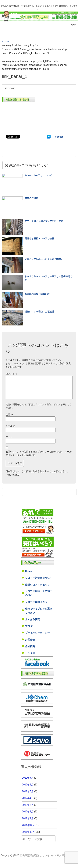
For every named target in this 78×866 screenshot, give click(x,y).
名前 (9, 414)
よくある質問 (32, 619)
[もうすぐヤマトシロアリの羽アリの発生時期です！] (12, 276)
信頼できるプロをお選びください (38, 610)
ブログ (29, 626)
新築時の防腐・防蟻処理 (37, 294)
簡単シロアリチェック (37, 584)
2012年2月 (28, 811)
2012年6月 (28, 784)
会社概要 (30, 646)
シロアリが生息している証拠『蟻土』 (44, 258)
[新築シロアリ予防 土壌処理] (12, 311)
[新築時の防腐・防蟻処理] (12, 294)
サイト (9, 436)
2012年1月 (28, 818)
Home (28, 571)
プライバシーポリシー (37, 632)
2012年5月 (28, 791)
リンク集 (30, 653)
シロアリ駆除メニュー (37, 602)
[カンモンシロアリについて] (12, 175)
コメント (12, 373)
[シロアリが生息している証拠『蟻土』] (12, 258)
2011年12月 (28, 825)
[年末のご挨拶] (12, 198)
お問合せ (30, 639)
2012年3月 (28, 804)
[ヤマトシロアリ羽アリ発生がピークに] (12, 221)
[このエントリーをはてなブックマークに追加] (49, 136)
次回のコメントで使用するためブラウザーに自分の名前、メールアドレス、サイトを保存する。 (39, 453)
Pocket (59, 136)
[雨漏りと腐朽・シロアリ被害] (12, 238)
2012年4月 (28, 798)
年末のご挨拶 (31, 198)
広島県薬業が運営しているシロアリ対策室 (43, 855)
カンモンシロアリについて (38, 175)
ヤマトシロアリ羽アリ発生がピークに (44, 221)
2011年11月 (28, 831)
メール (10, 425)
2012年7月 (28, 777)
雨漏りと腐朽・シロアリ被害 (39, 238)
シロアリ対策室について (38, 577)
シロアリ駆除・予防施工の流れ (38, 593)
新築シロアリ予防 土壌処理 (39, 311)
